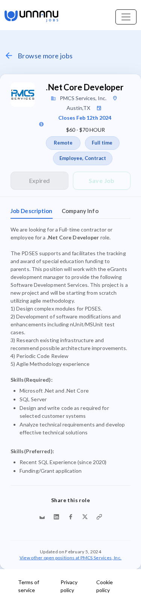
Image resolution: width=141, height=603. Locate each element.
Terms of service (28, 586)
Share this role (70, 500)
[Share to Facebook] (70, 517)
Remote (63, 143)
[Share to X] (85, 517)
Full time (102, 143)
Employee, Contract (82, 158)
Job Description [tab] (32, 210)
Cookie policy (104, 586)
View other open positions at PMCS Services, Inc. (70, 557)
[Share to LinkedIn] (56, 517)
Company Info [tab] (80, 210)
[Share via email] (42, 517)
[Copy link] (99, 517)
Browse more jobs (45, 56)
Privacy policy (69, 586)
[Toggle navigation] (125, 16)
